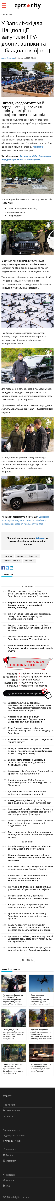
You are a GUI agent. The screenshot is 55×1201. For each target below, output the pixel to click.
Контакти (8, 1115)
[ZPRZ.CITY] (27, 5)
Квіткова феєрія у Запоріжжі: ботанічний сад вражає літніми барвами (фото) (30, 772)
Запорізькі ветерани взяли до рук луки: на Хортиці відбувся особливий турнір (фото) (29, 948)
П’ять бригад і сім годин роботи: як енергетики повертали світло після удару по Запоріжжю (30, 730)
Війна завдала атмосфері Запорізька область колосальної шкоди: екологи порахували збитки (26, 762)
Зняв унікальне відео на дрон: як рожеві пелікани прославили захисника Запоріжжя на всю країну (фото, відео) (30, 751)
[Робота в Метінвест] (27, 677)
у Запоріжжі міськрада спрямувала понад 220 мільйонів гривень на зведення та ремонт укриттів (25, 520)
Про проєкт (9, 1104)
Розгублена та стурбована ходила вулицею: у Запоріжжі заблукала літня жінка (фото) (30, 888)
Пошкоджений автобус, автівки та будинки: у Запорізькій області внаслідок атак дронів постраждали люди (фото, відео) (30, 811)
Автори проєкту (11, 1129)
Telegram (40, 538)
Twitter (9, 1155)
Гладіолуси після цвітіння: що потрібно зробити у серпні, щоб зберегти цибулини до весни (29, 627)
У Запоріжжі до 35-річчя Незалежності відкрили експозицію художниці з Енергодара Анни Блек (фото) (27, 878)
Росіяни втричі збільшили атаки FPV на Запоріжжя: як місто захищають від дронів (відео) (30, 648)
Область (6, 14)
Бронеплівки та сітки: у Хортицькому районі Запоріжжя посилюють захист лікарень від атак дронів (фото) (30, 939)
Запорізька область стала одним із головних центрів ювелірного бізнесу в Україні (30, 867)
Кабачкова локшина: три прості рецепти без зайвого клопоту (30, 740)
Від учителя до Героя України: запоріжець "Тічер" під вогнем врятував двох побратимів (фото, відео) (29, 616)
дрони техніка (12, 560)
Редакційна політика (14, 1135)
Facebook (11, 1149)
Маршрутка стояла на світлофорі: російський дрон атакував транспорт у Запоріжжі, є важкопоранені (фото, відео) (28, 593)
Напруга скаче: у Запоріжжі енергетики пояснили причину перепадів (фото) (28, 905)
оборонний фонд (27, 556)
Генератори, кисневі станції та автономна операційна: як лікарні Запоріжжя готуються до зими (30, 834)
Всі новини (27, 960)
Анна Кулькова (8, 58)
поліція (8, 556)
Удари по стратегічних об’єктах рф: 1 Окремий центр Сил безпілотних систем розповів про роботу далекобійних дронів (29, 927)
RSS (8, 1185)
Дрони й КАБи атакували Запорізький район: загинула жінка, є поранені (27, 792)
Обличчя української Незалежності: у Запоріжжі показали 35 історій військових (29, 637)
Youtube (10, 1180)
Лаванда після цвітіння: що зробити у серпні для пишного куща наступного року (29, 801)
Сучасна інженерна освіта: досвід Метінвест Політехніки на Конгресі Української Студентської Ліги (30, 823)
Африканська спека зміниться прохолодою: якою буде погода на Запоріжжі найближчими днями (26, 719)
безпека (29, 560)
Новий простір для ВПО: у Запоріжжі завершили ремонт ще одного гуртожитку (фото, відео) (29, 782)
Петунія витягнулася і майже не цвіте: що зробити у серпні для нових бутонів (29, 847)
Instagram (11, 1160)
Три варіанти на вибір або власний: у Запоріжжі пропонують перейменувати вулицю (28, 916)
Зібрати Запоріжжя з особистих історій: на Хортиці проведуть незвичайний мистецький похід (30, 605)
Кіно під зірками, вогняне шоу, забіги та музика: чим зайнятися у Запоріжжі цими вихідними (29, 857)
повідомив (38, 146)
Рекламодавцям (11, 1110)
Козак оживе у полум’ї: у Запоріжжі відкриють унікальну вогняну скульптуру (28, 896)
